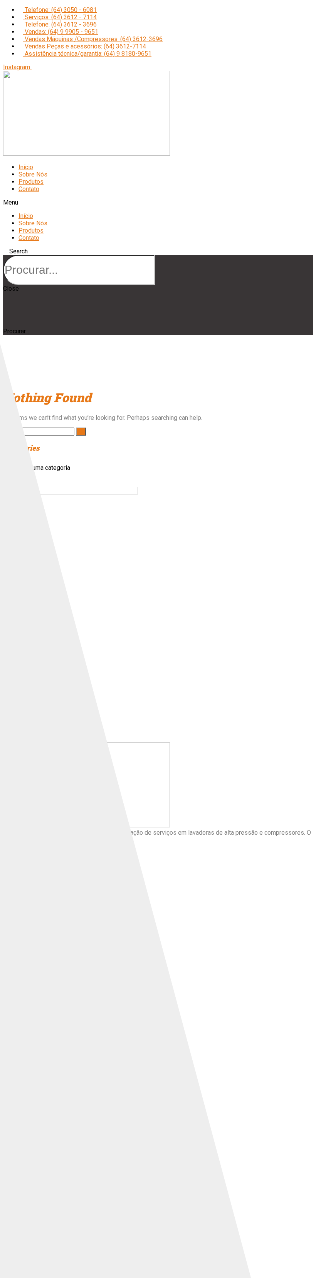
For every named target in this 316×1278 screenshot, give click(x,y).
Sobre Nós (32, 174)
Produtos (31, 181)
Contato (28, 189)
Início (25, 167)
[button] (158, 202)
